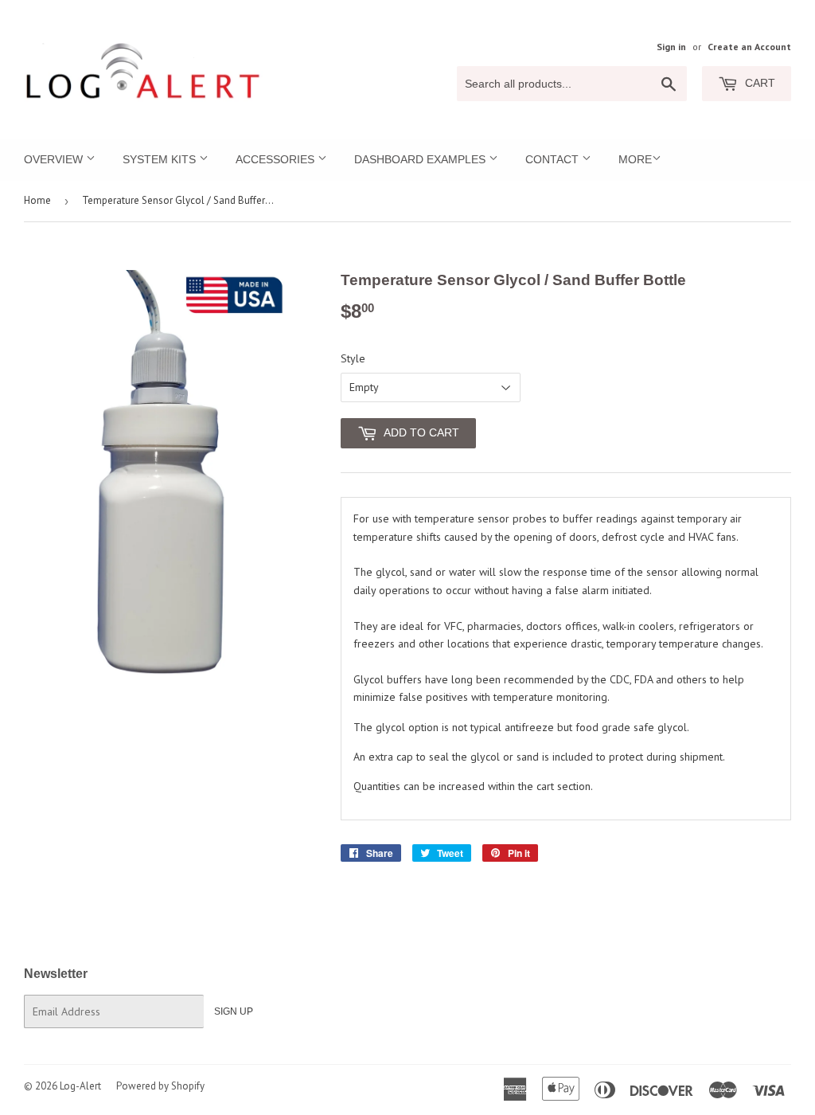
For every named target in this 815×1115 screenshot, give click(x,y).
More (635, 159)
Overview (55, 159)
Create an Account (749, 47)
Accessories (277, 159)
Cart (758, 82)
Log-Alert (80, 1086)
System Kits (161, 159)
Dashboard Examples (421, 159)
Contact (553, 159)
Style (353, 358)
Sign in (671, 47)
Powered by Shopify (160, 1086)
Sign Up (233, 1011)
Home (37, 200)
